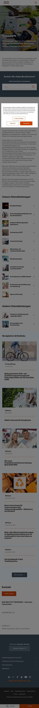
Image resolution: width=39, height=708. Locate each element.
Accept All (26, 123)
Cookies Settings (19, 118)
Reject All (12, 123)
